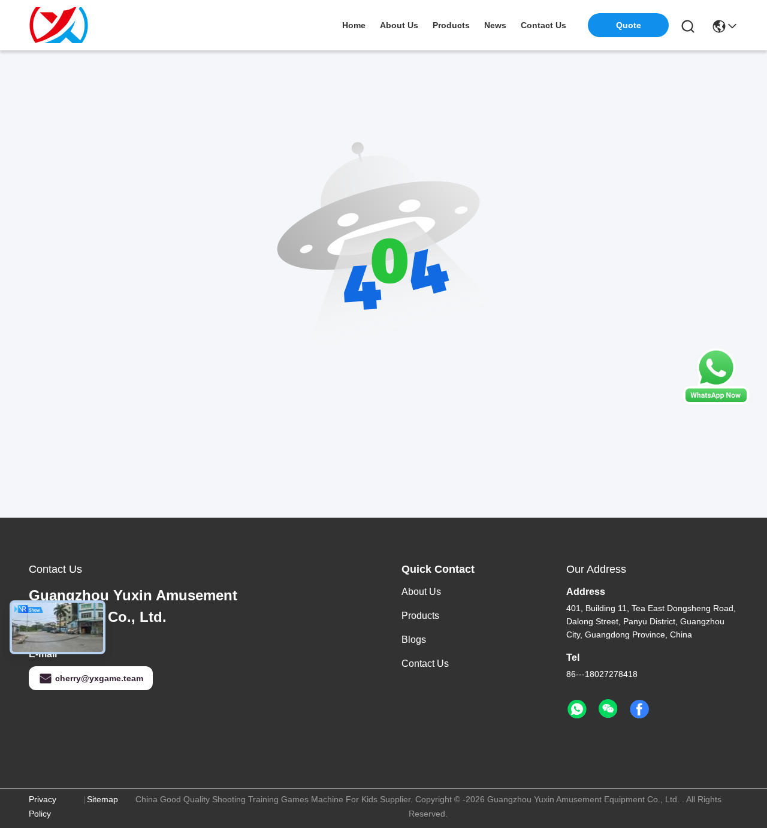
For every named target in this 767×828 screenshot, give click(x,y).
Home (354, 25)
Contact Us (425, 663)
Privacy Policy (42, 806)
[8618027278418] (577, 709)
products (451, 25)
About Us (421, 592)
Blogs (413, 639)
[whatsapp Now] (716, 401)
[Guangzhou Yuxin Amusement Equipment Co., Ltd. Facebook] (639, 709)
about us (399, 25)
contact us (543, 25)
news (495, 25)
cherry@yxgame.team (99, 678)
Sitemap (102, 799)
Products (420, 616)
